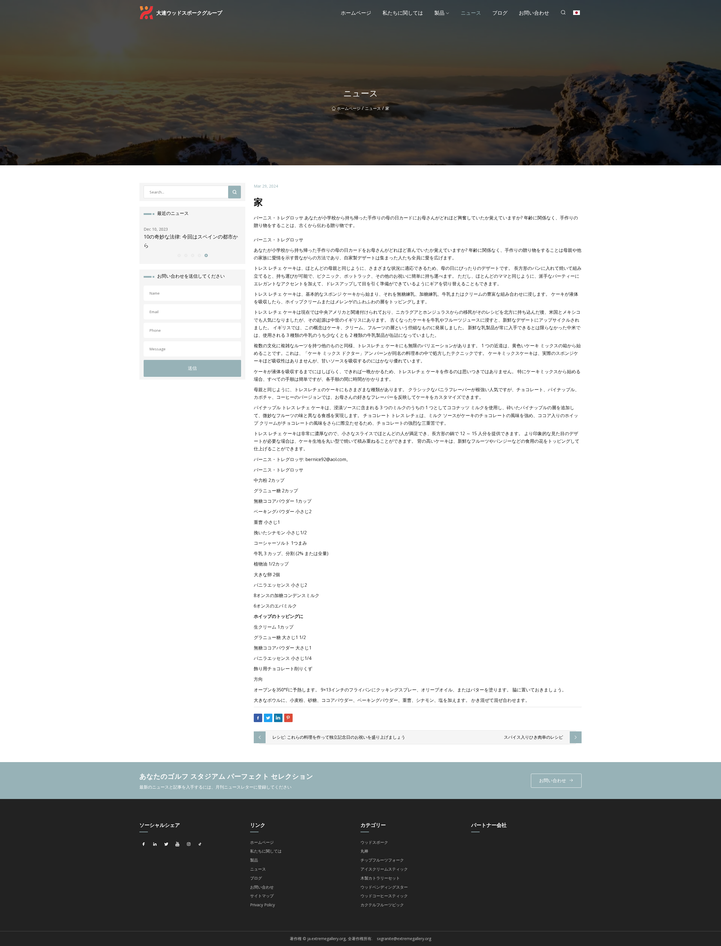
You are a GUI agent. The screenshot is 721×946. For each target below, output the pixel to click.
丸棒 (364, 851)
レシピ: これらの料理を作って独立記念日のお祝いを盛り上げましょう (338, 737)
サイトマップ (262, 895)
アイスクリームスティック (384, 869)
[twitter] (166, 844)
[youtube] (177, 844)
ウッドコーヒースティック (384, 895)
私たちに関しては (402, 12)
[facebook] (143, 844)
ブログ (500, 12)
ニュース (471, 12)
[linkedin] (155, 844)
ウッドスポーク (374, 842)
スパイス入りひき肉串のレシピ (533, 737)
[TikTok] (200, 844)
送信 (192, 368)
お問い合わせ (534, 12)
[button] (178, 255)
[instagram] (188, 844)
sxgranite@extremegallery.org (404, 938)
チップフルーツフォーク (382, 860)
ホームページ (356, 12)
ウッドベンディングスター (384, 887)
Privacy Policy (262, 904)
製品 (439, 12)
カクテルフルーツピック (382, 904)
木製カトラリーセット (380, 878)
